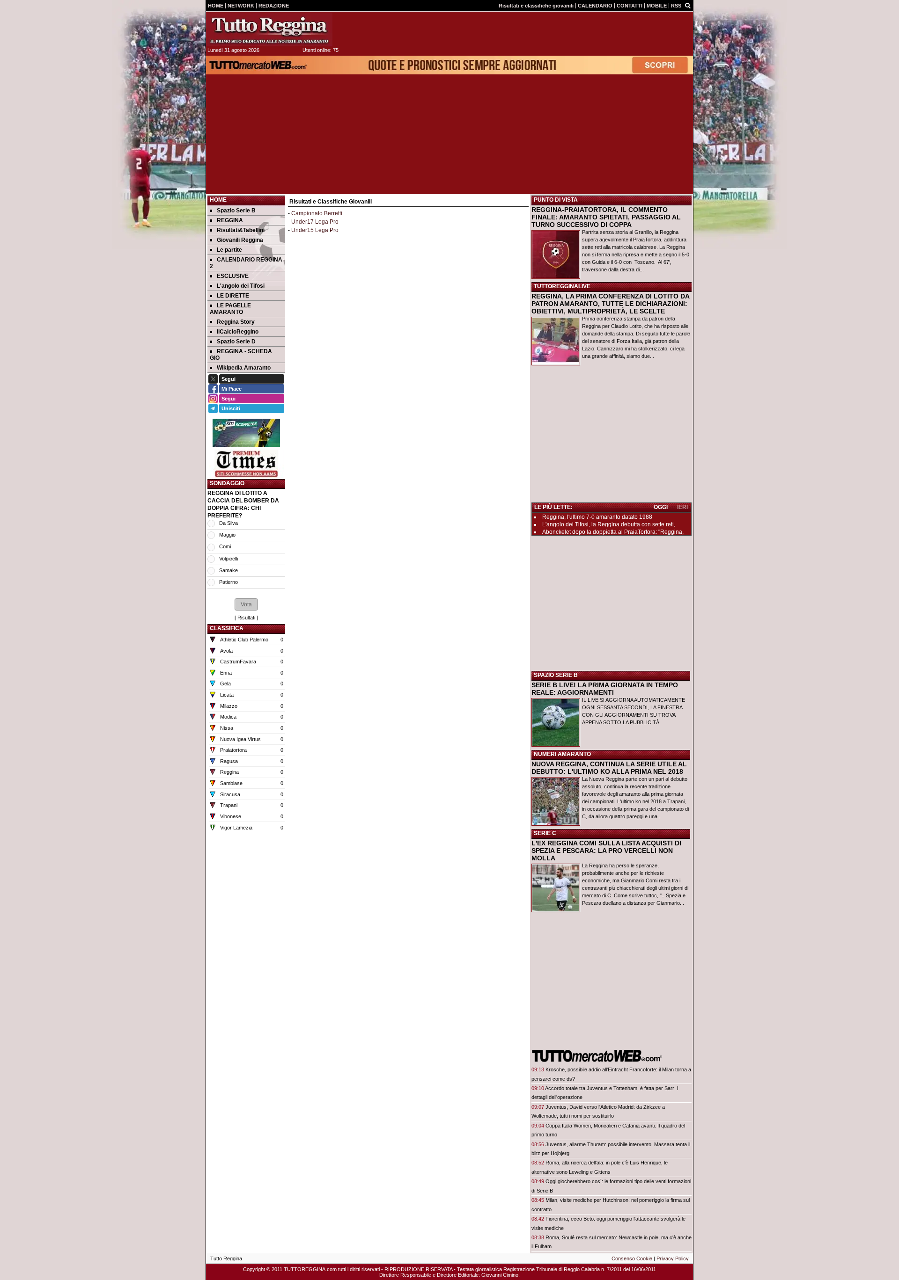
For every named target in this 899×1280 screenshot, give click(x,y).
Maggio (227, 535)
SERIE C (545, 833)
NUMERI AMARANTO (562, 754)
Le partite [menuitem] (229, 250)
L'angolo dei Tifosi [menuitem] (241, 286)
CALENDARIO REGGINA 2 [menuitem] (246, 262)
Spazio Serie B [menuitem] (236, 210)
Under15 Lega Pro (315, 230)
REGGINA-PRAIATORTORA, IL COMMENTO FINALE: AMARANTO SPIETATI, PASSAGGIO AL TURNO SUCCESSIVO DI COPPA (606, 217)
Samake (228, 570)
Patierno (228, 582)
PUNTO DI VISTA (556, 199)
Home (218, 199)
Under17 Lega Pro (315, 221)
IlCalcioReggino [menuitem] (237, 331)
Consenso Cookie (632, 1258)
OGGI (661, 507)
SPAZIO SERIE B (556, 675)
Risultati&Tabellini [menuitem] (241, 230)
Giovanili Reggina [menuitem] (240, 240)
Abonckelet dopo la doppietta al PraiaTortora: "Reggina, (613, 532)
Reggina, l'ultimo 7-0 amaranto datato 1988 (597, 517)
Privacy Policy (672, 1258)
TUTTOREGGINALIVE (562, 286)
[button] (246, 604)
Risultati (246, 617)
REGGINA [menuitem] (230, 220)
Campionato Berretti (316, 213)
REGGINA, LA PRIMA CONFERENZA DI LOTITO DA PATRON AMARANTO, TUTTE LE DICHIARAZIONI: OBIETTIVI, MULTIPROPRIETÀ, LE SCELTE (610, 303)
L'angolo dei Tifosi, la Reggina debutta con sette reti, (608, 524)
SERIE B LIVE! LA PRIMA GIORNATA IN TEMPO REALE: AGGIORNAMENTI (604, 688)
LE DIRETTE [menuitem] (233, 295)
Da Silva (228, 523)
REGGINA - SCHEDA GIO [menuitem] (241, 354)
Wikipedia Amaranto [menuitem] (244, 367)
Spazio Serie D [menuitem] (236, 341)
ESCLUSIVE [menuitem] (233, 276)
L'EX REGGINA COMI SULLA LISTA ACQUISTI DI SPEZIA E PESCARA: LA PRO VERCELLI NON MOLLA (606, 850)
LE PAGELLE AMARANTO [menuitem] (230, 308)
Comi (225, 546)
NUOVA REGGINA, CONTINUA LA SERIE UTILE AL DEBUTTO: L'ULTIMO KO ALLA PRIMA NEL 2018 (609, 767)
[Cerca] (688, 5)
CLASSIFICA (226, 628)
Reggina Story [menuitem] (236, 322)
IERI (682, 507)
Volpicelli (228, 558)
